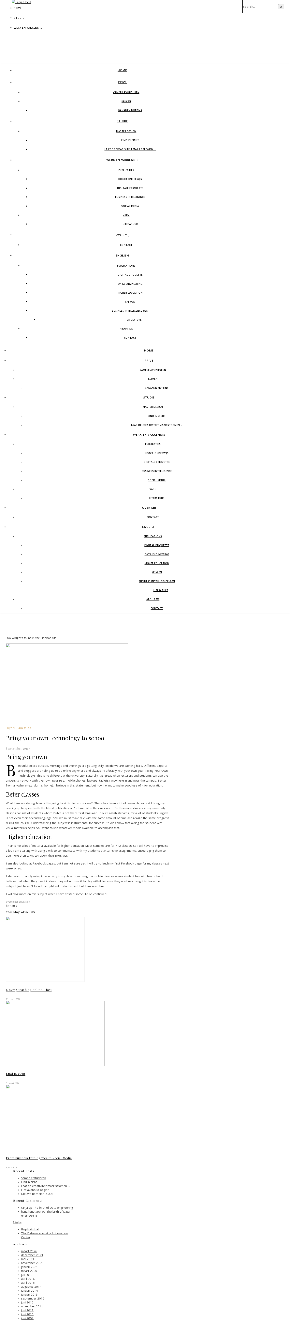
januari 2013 (29, 1294)
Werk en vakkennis (28, 27)
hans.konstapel (31, 1211)
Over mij (122, 235)
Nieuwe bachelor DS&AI (37, 1194)
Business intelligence (130, 197)
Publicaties (126, 170)
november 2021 (32, 1263)
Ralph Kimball (30, 1229)
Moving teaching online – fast (29, 990)
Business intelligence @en (130, 310)
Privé (122, 82)
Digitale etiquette (130, 188)
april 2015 (28, 1282)
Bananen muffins (130, 110)
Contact (126, 245)
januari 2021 (29, 1267)
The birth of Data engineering (53, 1207)
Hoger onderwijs (130, 179)
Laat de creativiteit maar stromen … (130, 149)
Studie (19, 18)
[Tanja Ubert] (21, 2)
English (122, 255)
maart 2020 (29, 1271)
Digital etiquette (130, 274)
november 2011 (32, 1306)
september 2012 (32, 1298)
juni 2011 (27, 1310)
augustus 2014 (31, 1286)
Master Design (126, 131)
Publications (126, 265)
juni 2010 (27, 1314)
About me (126, 328)
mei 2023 (27, 1259)
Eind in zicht (130, 140)
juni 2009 (27, 1318)
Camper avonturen (126, 92)
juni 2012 (27, 1302)
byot (8, 901)
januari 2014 (29, 1290)
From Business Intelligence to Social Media (39, 1158)
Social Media (130, 206)
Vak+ (126, 215)
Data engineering (130, 284)
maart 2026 (29, 1251)
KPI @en (130, 302)
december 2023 (32, 1255)
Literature (134, 319)
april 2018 (28, 1279)
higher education (20, 901)
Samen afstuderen (33, 1178)
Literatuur (130, 224)
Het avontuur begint (35, 1190)
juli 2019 (27, 1275)
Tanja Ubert (110, 29)
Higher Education (130, 292)
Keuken (126, 101)
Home (122, 70)
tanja (14, 905)
